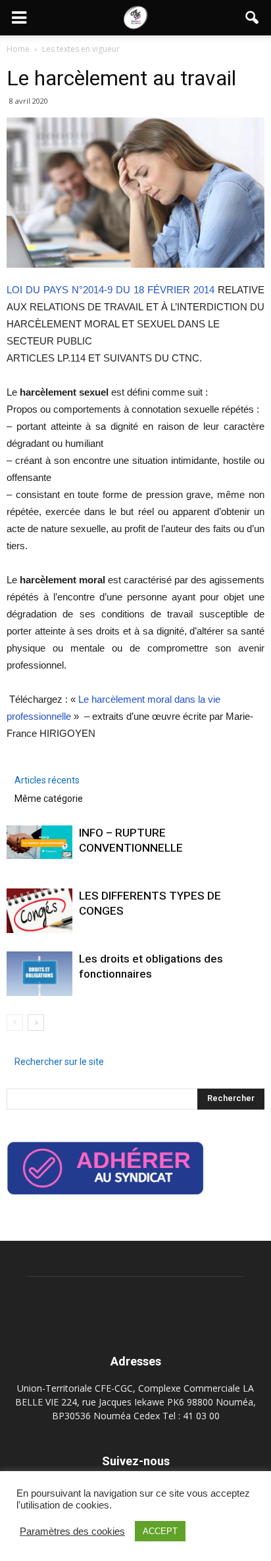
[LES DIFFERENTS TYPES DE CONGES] (39, 911)
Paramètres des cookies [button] (72, 1531)
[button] (252, 17)
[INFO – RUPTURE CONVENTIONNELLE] (39, 842)
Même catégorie (48, 798)
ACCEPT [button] (160, 1531)
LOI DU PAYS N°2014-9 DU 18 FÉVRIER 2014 (110, 289)
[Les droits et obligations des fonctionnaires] (39, 974)
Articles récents (47, 780)
